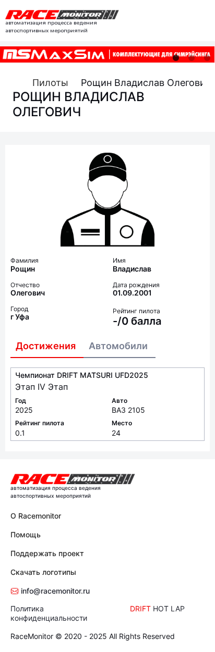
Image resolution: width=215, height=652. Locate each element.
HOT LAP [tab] (169, 608)
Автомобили (118, 345)
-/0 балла (137, 321)
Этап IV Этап (41, 387)
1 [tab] (176, 58)
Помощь (25, 534)
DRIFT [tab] (140, 608)
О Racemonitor (35, 515)
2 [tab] (191, 58)
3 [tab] (207, 58)
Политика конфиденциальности (48, 613)
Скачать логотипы (43, 572)
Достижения (46, 345)
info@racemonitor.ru (54, 590)
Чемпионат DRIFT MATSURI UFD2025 (81, 375)
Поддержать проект (47, 553)
